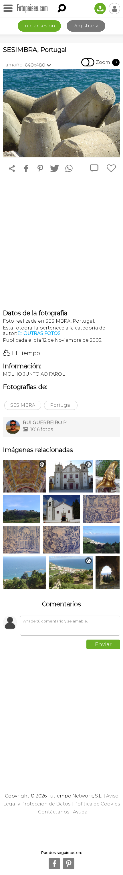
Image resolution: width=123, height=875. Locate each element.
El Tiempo (21, 353)
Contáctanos (53, 812)
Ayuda (80, 812)
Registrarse (86, 26)
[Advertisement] (61, 242)
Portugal (61, 405)
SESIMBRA (22, 405)
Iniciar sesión (39, 26)
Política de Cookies (97, 804)
